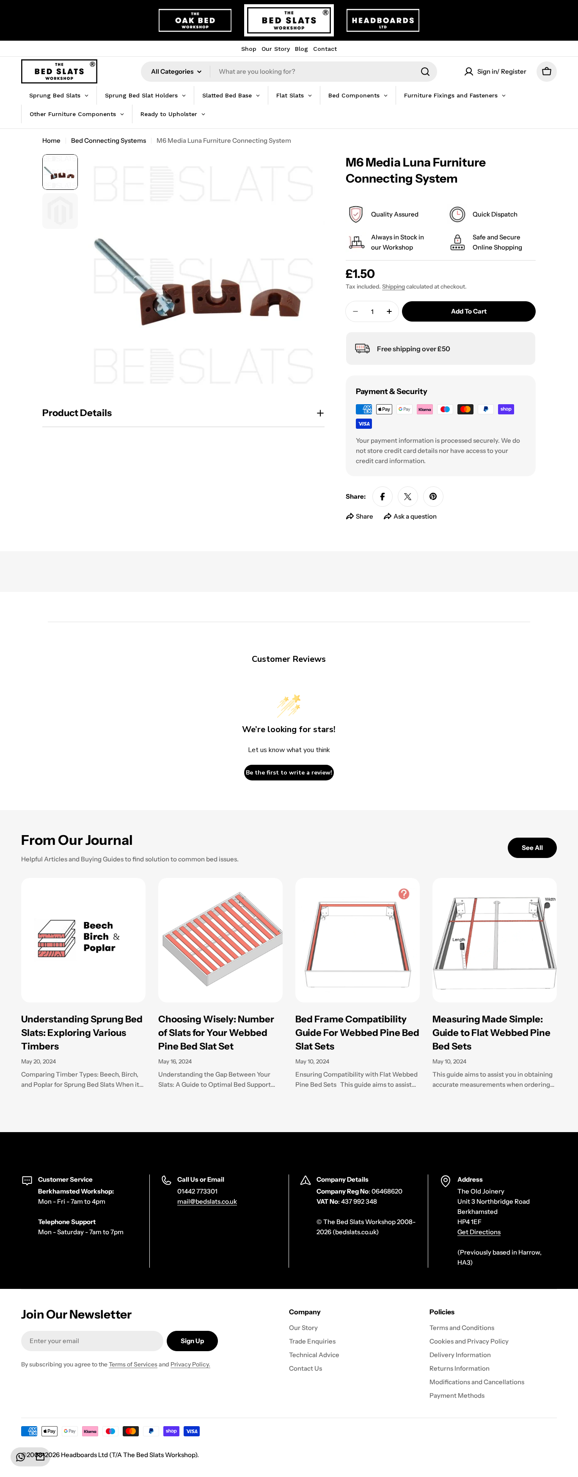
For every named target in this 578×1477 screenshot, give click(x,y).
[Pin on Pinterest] (433, 496)
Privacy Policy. (190, 1364)
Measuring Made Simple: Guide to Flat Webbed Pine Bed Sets (491, 1032)
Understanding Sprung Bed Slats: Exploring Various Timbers (82, 1032)
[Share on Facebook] (382, 496)
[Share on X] (408, 496)
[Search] (425, 72)
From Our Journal (77, 840)
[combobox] (289, 71)
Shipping (393, 286)
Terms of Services (133, 1364)
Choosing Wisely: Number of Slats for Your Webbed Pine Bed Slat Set (216, 1032)
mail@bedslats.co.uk (207, 1201)
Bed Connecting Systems (108, 140)
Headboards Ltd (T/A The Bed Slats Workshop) (129, 1455)
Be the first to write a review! (289, 773)
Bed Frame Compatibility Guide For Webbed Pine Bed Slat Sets (357, 1032)
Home (51, 140)
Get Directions (479, 1232)
